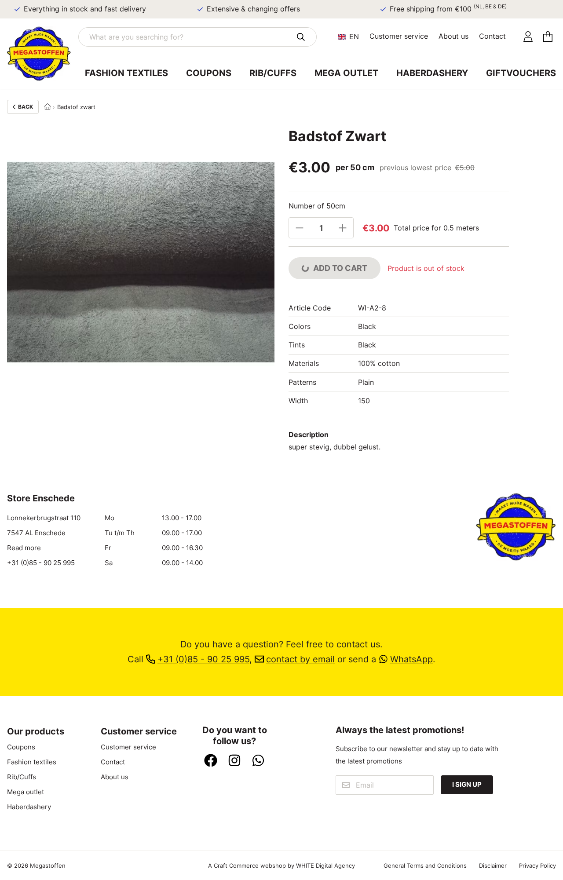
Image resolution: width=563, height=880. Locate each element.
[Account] (528, 37)
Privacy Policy (537, 865)
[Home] (47, 106)
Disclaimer (493, 865)
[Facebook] (211, 761)
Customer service (398, 36)
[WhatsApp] (258, 761)
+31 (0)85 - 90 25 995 (41, 563)
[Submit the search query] (300, 37)
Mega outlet (346, 73)
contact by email (300, 659)
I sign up (467, 785)
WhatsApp (411, 659)
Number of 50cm (317, 205)
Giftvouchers (521, 73)
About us (453, 36)
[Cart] (547, 37)
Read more (24, 548)
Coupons (208, 73)
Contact (492, 36)
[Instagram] (234, 761)
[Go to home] (42, 53)
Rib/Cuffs (272, 73)
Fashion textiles (126, 73)
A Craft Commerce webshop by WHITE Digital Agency (281, 865)
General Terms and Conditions (425, 865)
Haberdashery (432, 73)
